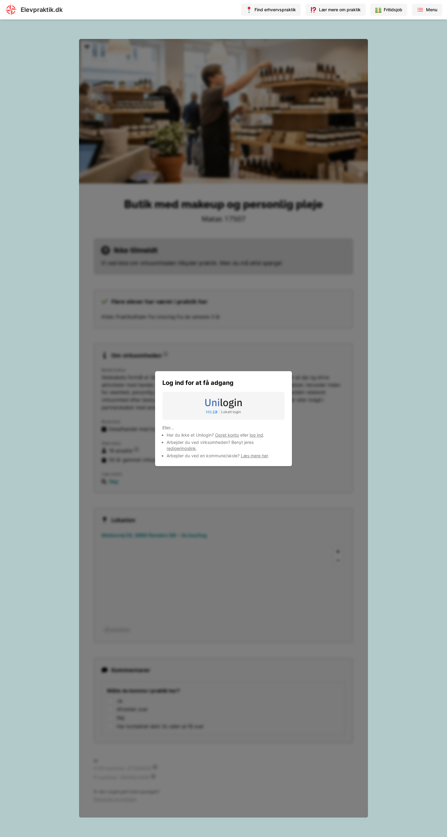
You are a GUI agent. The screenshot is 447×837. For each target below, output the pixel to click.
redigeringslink (181, 448)
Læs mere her (254, 455)
